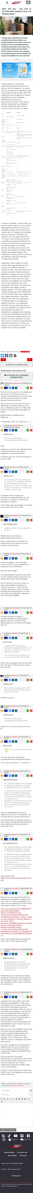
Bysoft (15, 771)
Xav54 (15, 737)
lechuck (15, 992)
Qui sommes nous (22, 1152)
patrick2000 (17, 426)
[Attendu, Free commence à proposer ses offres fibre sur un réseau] (29, 359)
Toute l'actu (18, 1182)
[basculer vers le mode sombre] (7, 2)
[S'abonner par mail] (15, 356)
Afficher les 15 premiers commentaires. (18, 376)
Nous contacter (12, 1155)
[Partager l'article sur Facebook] (7, 356)
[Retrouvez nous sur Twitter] (22, 1136)
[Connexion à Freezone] (28, 2)
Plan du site (23, 1155)
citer (5, 388)
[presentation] (1, 1099)
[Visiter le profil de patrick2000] (2, 426)
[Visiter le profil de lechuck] (2, 993)
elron (14, 467)
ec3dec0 (15, 888)
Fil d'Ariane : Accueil (7, 1182)
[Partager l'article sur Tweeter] (3, 356)
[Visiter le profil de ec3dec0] (2, 889)
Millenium (16, 949)
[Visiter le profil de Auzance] (2, 384)
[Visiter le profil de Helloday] (2, 608)
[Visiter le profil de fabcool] (2, 554)
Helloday (15, 608)
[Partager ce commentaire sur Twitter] (10, 388)
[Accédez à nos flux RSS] (4, 1136)
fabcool (15, 554)
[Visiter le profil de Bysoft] (2, 771)
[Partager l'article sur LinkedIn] (11, 356)
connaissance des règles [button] (16, 1085)
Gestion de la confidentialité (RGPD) (12, 1163)
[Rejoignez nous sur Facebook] (28, 1136)
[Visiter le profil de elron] (2, 468)
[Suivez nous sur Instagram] (4, 1139)
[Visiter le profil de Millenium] (2, 950)
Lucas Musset (25, 351)
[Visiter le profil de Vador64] (2, 516)
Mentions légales (9, 1152)
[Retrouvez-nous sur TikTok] (9, 1136)
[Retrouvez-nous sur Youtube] (16, 1136)
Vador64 (15, 515)
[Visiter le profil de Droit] (2, 707)
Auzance (15, 383)
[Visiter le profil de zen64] (2, 634)
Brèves (26, 1182)
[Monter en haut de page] (16, 388)
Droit (14, 706)
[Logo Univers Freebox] (16, 2)
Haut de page (16, 1175)
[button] (1, 1099)
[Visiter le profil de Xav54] (2, 737)
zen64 (15, 633)
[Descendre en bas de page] (13, 388)
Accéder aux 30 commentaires (16, 365)
